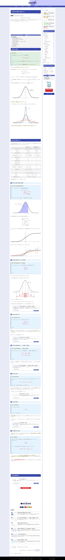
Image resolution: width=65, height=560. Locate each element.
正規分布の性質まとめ (14, 37)
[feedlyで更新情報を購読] (29, 507)
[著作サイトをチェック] (20, 507)
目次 (49, 75)
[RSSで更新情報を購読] (31, 507)
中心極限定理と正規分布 (16, 44)
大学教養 (22, 15)
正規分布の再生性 (15, 42)
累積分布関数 (14, 155)
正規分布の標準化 (15, 43)
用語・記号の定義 (16, 15)
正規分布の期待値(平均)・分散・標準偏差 (18, 39)
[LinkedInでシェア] (28, 503)
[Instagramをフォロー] (24, 507)
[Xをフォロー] (22, 507)
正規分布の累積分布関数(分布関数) (17, 38)
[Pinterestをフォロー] (25, 507)
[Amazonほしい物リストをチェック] (27, 507)
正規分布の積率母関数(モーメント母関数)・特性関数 (19, 41)
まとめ (19, 15)
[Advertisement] (26, 28)
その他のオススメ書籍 (49, 93)
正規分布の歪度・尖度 (15, 40)
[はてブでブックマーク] (25, 503)
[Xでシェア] (21, 503)
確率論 (12, 15)
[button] (30, 503)
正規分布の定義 (14, 36)
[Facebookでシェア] (23, 503)
